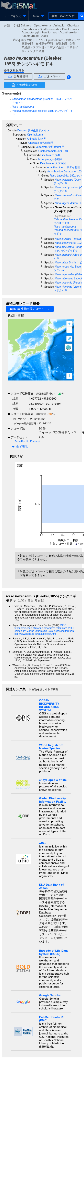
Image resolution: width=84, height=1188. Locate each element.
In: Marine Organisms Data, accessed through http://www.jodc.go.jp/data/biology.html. (44, 632)
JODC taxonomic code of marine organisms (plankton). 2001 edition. (44, 628)
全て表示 (22, 446)
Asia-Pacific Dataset (27, 441)
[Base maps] (68, 347)
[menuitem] (14, 16)
